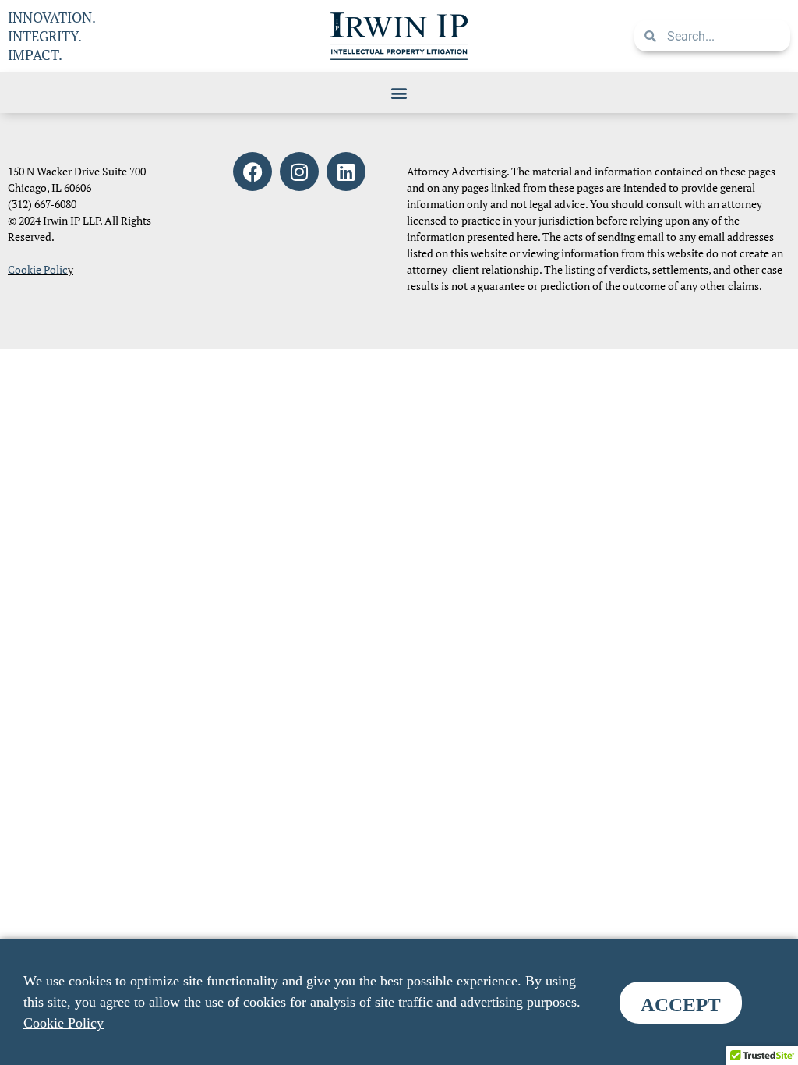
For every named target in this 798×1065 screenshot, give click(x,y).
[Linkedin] (346, 171)
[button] (399, 92)
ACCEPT (681, 1004)
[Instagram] (299, 171)
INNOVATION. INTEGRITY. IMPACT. (52, 36)
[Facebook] (252, 171)
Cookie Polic (38, 269)
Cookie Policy (63, 1023)
